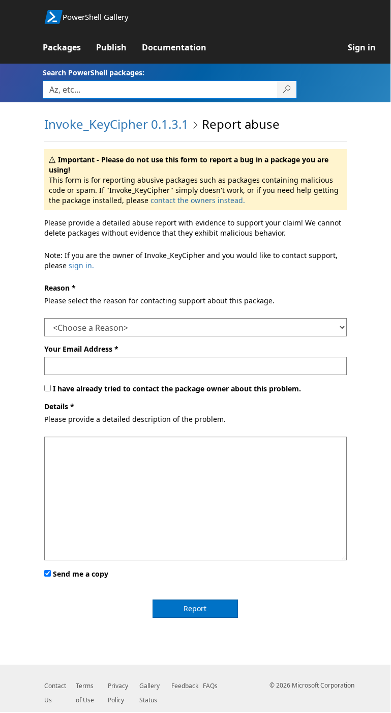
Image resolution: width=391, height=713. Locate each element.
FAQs (210, 685)
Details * (59, 406)
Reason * (60, 288)
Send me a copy (80, 574)
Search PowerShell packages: (93, 72)
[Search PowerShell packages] (287, 89)
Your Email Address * (81, 349)
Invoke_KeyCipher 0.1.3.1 (116, 124)
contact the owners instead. (198, 200)
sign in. (81, 265)
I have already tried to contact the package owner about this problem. (177, 388)
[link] (69, 47)
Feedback (184, 685)
